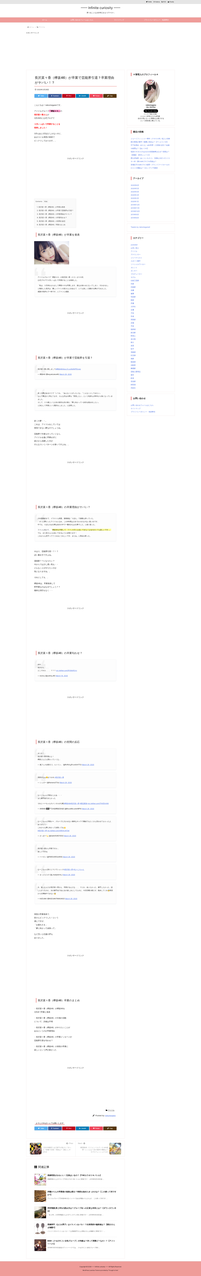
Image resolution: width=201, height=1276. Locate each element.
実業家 (133, 320)
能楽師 (133, 362)
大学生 (133, 306)
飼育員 (133, 385)
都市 (132, 375)
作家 (132, 284)
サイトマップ (136, 408)
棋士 (132, 342)
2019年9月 (135, 214)
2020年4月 (135, 192)
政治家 (133, 333)
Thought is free (113, 1270)
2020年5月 (135, 188)
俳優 (132, 290)
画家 (132, 359)
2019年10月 (135, 211)
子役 (132, 313)
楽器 (132, 346)
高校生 (133, 388)
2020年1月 (135, 201)
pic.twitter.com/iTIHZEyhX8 (98, 803)
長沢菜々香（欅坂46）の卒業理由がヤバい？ (54, 214)
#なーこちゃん (78, 869)
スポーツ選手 (136, 261)
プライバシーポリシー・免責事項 (143, 412)
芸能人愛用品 (136, 372)
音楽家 (133, 381)
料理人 (133, 336)
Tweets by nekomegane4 (140, 227)
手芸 (132, 326)
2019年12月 (135, 205)
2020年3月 (135, 195)
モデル (133, 277)
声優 (132, 303)
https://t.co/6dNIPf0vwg (71, 369)
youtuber (134, 245)
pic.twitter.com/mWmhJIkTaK (58, 831)
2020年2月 (135, 198)
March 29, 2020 (66, 374)
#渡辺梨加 (83, 803)
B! (156, 2)
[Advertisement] (96, 51)
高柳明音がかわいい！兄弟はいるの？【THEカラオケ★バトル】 (74, 1175)
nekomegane (110, 1115)
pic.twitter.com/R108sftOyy (66, 670)
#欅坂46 (59, 369)
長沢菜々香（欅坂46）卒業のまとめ (51, 225)
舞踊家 (133, 368)
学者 (132, 316)
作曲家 (133, 287)
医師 (132, 300)
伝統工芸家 (135, 280)
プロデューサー (136, 274)
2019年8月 (135, 218)
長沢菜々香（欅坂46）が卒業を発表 (51, 207)
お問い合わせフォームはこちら (142, 405)
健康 (132, 293)
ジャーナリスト (136, 258)
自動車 (133, 365)
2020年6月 (135, 185)
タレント (134, 267)
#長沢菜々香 (59, 777)
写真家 (133, 297)
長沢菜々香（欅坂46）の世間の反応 (51, 221)
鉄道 (132, 378)
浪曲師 (133, 352)
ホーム (31, 27)
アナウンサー (136, 254)
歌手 (132, 349)
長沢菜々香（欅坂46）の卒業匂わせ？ (52, 217)
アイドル (42, 27)
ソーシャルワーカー (138, 264)
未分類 (133, 339)
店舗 (132, 323)
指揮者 (133, 329)
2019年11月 (135, 208)
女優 (132, 310)
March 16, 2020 (62, 676)
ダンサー (134, 271)
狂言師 (133, 355)
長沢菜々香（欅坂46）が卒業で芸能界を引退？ (55, 210)
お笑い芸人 (135, 248)
